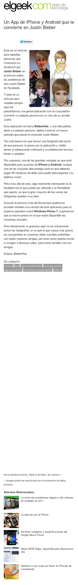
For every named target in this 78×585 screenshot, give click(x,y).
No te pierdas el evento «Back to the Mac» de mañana (31, 474)
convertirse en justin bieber (38, 269)
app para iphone (13, 269)
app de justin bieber (31, 265)
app (17, 265)
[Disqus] (39, 322)
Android (9, 265)
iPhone (57, 269)
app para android (53, 265)
